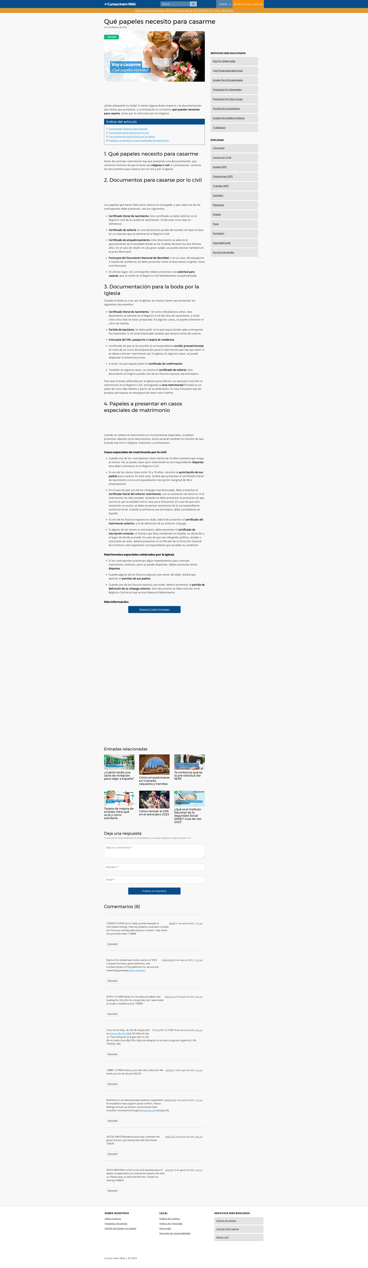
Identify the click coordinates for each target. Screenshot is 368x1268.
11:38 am (198, 960)
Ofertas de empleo (226, 1220)
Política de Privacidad (170, 1223)
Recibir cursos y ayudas (248, 4)
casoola (169, 1170)
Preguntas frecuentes (116, 1223)
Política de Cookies (169, 1218)
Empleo (217, 214)
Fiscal (216, 223)
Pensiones (218, 204)
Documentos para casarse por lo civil (129, 132)
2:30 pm (199, 1170)
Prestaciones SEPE (223, 176)
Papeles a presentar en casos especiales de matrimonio (139, 140)
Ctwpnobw (167, 960)
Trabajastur (219, 127)
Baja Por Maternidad (224, 61)
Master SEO (222, 1237)
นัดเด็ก (172, 923)
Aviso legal (165, 1228)
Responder (113, 943)
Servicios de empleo (223, 252)
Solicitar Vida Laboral (227, 1229)
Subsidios (218, 195)
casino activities (137, 970)
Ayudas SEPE (220, 167)
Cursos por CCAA (222, 157)
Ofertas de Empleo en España (120, 1228)
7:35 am (199, 1100)
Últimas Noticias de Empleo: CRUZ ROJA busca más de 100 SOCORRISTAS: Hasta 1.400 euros (184, 10)
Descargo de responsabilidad (174, 1233)
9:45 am (199, 996)
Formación (218, 233)
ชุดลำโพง (170, 1136)
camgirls (169, 1070)
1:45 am (199, 923)
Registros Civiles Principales (154, 609)
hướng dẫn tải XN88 (120, 1033)
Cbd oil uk (169, 996)
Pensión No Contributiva (226, 108)
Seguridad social (221, 242)
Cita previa (218, 148)
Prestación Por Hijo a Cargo (228, 99)
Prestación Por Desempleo (227, 89)
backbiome (170, 1100)
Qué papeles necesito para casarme (128, 128)
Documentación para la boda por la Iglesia (132, 136)
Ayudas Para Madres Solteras (229, 118)
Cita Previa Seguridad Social (228, 70)
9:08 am (199, 1136)
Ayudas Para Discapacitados (228, 80)
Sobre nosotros (113, 1218)
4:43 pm (199, 1030)
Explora (223, 4)
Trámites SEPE (221, 185)
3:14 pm (199, 1070)
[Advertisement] (154, 92)
